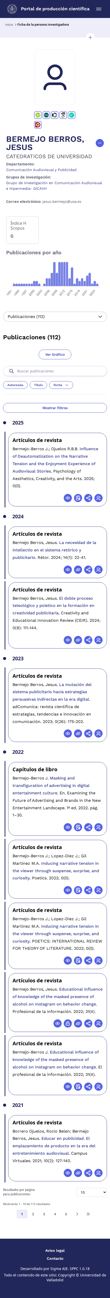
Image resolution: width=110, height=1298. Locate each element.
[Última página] (88, 1214)
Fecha (57, 385)
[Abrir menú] (98, 9)
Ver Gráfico (55, 354)
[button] (90, 37)
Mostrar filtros (55, 408)
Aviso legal (55, 1250)
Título (38, 385)
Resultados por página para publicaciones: (19, 1192)
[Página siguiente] (77, 1214)
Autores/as (15, 385)
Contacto (55, 1258)
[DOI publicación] (78, 498)
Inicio (9, 24)
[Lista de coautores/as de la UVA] (98, 498)
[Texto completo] (68, 1023)
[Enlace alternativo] (78, 570)
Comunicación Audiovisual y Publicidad (41, 170)
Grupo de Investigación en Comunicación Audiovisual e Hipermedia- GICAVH (54, 186)
